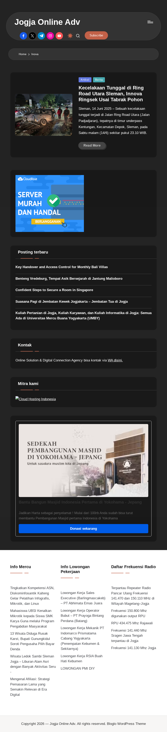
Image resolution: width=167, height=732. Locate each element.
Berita (99, 79)
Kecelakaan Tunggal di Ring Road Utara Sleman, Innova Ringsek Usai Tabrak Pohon (111, 93)
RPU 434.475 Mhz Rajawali (132, 623)
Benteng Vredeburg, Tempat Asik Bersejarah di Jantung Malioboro (68, 279)
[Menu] (150, 22)
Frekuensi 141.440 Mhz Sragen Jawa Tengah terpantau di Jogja (129, 636)
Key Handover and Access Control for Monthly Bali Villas (61, 267)
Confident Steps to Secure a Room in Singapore (54, 290)
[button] (96, 35)
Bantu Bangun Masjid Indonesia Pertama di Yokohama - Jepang (80, 502)
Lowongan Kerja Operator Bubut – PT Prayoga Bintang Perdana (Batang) (82, 616)
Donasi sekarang (83, 529)
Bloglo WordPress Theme (126, 724)
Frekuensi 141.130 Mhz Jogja (133, 648)
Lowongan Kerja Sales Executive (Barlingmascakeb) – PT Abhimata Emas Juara (83, 598)
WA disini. (115, 360)
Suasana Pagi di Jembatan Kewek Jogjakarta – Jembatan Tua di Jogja (71, 301)
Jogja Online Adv (47, 21)
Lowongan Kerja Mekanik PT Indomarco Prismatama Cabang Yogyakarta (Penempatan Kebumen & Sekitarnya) (82, 638)
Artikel (85, 79)
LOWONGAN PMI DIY (78, 668)
